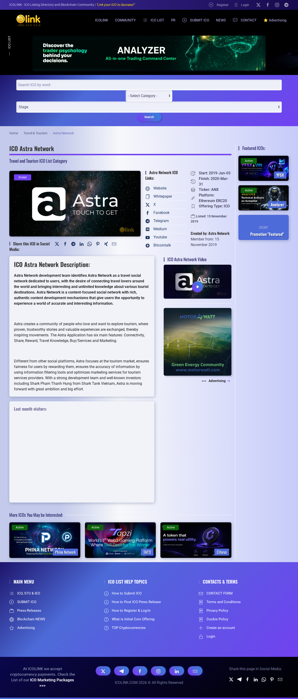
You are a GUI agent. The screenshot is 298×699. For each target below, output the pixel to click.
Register (223, 5)
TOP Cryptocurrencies (129, 628)
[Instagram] (277, 5)
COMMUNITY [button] (125, 20)
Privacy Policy (217, 610)
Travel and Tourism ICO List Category (38, 160)
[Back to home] (25, 20)
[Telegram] (286, 5)
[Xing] (106, 243)
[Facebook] (267, 5)
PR (173, 20)
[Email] (195, 670)
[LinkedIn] (81, 243)
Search (149, 117)
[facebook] (247, 679)
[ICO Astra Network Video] (197, 281)
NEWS (221, 20)
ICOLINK (101, 20)
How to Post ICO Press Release (136, 602)
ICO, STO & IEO (28, 593)
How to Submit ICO (127, 593)
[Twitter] (57, 243)
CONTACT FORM (220, 593)
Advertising (217, 381)
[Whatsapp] (263, 679)
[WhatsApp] (89, 243)
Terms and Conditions (224, 602)
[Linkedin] (255, 679)
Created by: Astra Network (210, 233)
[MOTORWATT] (197, 341)
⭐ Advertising (275, 20)
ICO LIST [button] (157, 20)
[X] (258, 5)
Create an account (221, 628)
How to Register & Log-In (131, 610)
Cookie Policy (217, 619)
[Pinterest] (97, 243)
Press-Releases (29, 610)
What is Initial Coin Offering (133, 619)
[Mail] (114, 243)
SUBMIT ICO (199, 20)
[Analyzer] (149, 53)
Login (245, 5)
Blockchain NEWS (31, 619)
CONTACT (249, 20)
